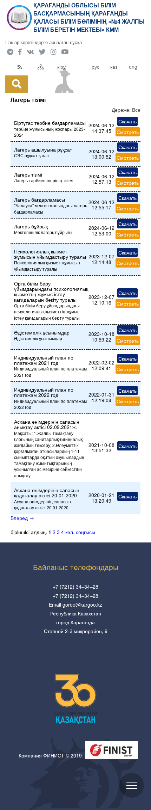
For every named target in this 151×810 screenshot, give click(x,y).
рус (95, 66)
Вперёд (22, 517)
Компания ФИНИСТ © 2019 (50, 755)
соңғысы (85, 531)
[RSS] (26, 66)
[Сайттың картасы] (46, 66)
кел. (69, 531)
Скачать (127, 121)
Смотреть (128, 131)
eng (133, 66)
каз (113, 66)
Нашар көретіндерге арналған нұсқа (43, 42)
